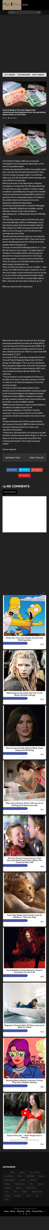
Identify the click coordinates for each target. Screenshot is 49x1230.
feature (40, 1184)
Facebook (12, 470)
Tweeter (25, 470)
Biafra (19, 1176)
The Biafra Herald (30, 1209)
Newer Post (14, 457)
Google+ (38, 470)
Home (6, 1211)
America (22, 1172)
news (15, 1192)
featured (8, 1188)
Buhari (41, 1176)
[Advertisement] (24, 44)
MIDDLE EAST (31, 1188)
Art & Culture (35, 1172)
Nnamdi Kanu (37, 1192)
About (12, 1211)
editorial (33, 1180)
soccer (28, 1196)
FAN (31, 1184)
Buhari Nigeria (10, 1180)
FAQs (28, 1211)
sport (37, 1196)
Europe (7, 1184)
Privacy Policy (37, 1211)
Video (7, 1199)
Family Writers (19, 1184)
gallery (18, 1188)
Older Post (35, 457)
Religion (18, 1196)
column (22, 1180)
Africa (12, 1172)
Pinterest (25, 475)
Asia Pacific (9, 1176)
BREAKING (30, 1176)
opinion (7, 1196)
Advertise (20, 1211)
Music (7, 1192)
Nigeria (24, 1192)
